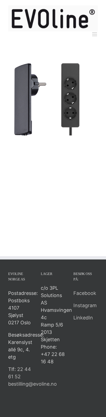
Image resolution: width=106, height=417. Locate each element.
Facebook (84, 293)
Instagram (85, 305)
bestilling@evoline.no (32, 384)
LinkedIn (83, 318)
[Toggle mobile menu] (95, 34)
